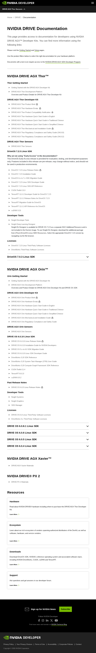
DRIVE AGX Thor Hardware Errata (24, 108)
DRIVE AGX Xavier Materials (22, 466)
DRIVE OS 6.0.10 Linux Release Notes (26, 341)
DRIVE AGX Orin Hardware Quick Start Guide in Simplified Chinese (37, 314)
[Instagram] (43, 620)
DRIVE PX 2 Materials (19, 482)
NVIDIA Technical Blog (59, 624)
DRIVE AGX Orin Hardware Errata (24, 302)
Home (9, 17)
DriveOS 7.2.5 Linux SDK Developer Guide (27, 182)
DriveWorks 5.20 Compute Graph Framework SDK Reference (35, 365)
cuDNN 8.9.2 (16, 377)
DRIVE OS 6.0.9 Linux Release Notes (25, 387)
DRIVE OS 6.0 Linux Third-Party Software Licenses (31, 415)
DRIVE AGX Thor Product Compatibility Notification (30, 112)
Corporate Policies (66, 644)
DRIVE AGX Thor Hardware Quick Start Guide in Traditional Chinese (37, 120)
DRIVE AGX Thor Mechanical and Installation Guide (31, 129)
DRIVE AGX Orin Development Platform (26, 285)
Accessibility (52, 644)
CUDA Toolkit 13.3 (18, 190)
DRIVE (18, 17)
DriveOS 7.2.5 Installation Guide (23, 174)
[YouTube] (56, 620)
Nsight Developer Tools (20, 220)
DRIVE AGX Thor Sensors (12, 9)
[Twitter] (51, 620)
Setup (37, 50)
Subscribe (65, 609)
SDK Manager (16, 405)
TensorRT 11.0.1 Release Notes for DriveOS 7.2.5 (30, 198)
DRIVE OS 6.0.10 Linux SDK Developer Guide (29, 353)
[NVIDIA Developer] (18, 2)
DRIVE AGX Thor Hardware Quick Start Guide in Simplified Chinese (37, 124)
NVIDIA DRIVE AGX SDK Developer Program (63, 62)
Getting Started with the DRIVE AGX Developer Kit (30, 88)
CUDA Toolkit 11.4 (18, 369)
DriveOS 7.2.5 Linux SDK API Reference (26, 186)
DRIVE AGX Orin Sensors (21, 332)
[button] (48, 257)
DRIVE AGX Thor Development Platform (26, 92)
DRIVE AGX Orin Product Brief (23, 298)
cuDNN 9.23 (16, 210)
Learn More (13, 514)
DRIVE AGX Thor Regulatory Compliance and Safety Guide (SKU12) (37, 137)
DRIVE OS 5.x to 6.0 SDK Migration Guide (27, 349)
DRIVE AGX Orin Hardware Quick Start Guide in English (33, 306)
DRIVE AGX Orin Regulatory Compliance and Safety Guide (34, 322)
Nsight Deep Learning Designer (23, 224)
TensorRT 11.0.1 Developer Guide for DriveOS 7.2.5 (31, 194)
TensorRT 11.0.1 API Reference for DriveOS (28, 206)
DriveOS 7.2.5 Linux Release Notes (25, 170)
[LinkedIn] (47, 620)
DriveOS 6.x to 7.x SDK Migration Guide (26, 178)
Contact (78, 644)
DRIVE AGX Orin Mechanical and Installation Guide (31, 318)
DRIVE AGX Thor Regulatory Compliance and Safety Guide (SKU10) (37, 132)
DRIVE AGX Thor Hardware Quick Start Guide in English (33, 116)
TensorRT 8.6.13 (17, 374)
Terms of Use (40, 644)
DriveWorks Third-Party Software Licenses (27, 250)
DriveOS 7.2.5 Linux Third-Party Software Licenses (30, 246)
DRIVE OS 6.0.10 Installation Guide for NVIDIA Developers (33, 345)
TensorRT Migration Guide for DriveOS (26, 202)
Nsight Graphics (17, 401)
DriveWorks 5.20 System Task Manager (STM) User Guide (34, 361)
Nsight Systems (17, 397)
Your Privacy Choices (24, 644)
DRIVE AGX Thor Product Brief (23, 104)
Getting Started (25, 50)
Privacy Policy (9, 644)
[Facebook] (39, 620)
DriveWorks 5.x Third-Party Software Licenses (29, 419)
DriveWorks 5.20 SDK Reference (24, 357)
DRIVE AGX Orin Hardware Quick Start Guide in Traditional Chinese (37, 310)
